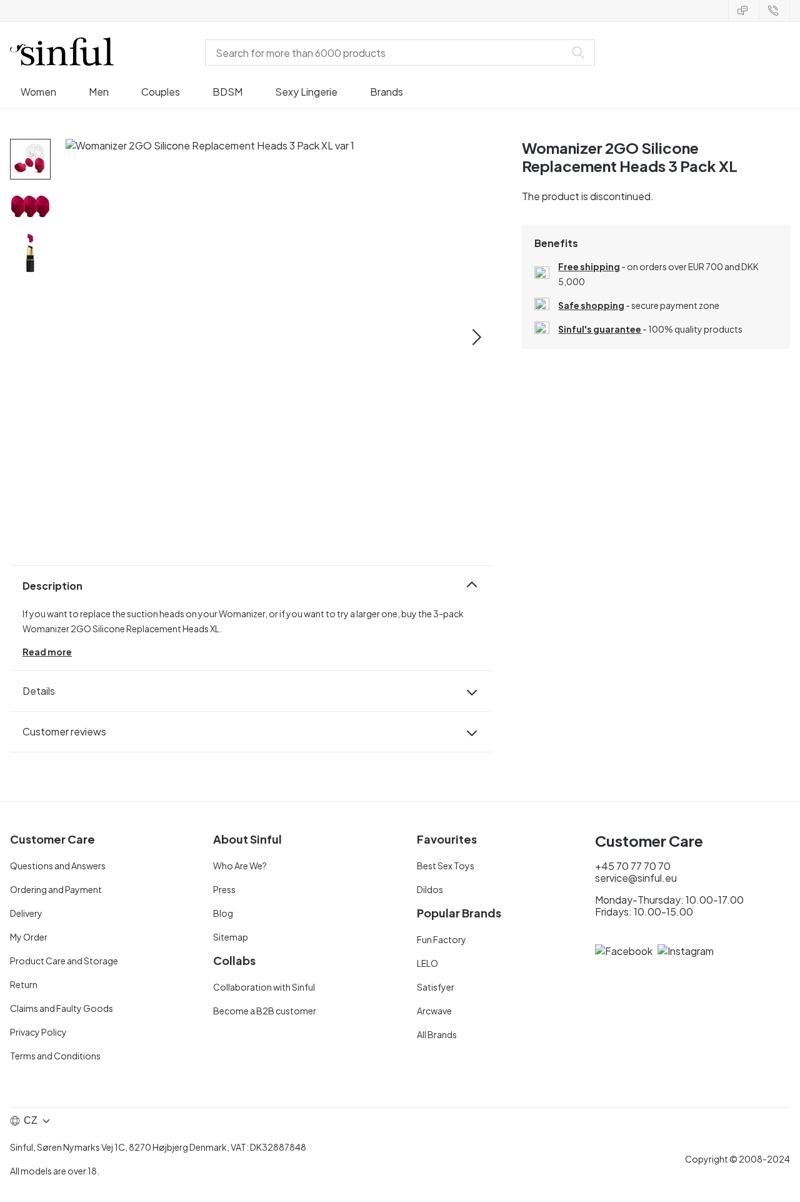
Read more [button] (47, 651)
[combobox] (387, 52)
